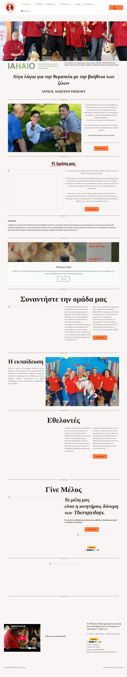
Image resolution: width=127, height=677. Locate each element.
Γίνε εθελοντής (65, 4)
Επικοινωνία (88, 4)
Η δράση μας (50, 4)
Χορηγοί (78, 4)
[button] (116, 7)
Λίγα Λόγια (39, 4)
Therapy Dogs (25, 4)
